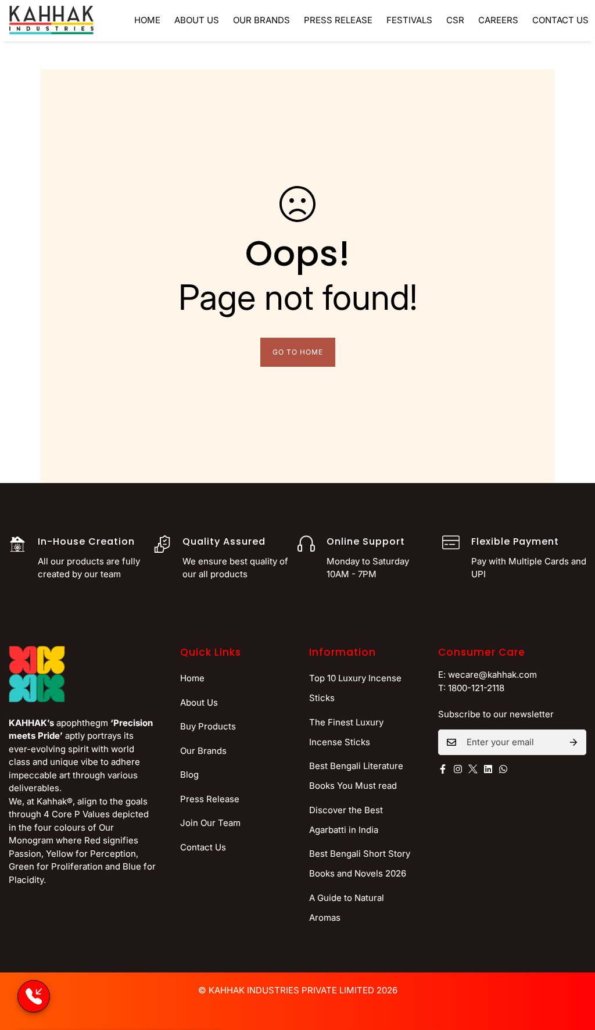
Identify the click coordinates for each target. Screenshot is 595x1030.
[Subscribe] (573, 742)
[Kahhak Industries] (51, 20)
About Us (196, 20)
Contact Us (203, 847)
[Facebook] (442, 769)
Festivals (409, 20)
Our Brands (261, 20)
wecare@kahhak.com (492, 674)
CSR (455, 20)
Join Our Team (210, 822)
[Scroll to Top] (572, 966)
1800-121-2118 (476, 687)
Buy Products (208, 726)
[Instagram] (458, 769)
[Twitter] (473, 769)
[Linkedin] (488, 769)
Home (147, 20)
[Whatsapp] (503, 769)
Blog (189, 774)
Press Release (338, 20)
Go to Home (298, 352)
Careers (498, 20)
